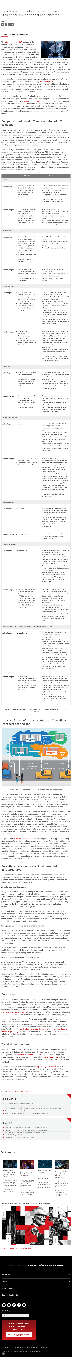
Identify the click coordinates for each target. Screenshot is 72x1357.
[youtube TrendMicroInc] (24, 1305)
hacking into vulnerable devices (32, 1029)
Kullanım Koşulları (32, 1347)
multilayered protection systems (14, 1012)
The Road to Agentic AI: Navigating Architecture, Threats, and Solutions (61, 1193)
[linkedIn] (12, 24)
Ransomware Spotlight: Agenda (43, 1177)
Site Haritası (44, 1347)
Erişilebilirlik (19, 1347)
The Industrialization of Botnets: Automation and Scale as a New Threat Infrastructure (10, 1183)
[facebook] (6, 24)
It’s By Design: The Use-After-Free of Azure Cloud (18, 1103)
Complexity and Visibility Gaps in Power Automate (8, 1191)
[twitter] (9, 24)
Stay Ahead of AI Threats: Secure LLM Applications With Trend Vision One (61, 1184)
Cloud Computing (25, 1091)
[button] (15, 1315)
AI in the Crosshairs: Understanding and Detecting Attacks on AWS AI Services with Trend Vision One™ (34, 1108)
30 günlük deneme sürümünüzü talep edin (18, 1334)
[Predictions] (36, 1225)
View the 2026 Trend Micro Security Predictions (18, 1248)
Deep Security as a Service (45, 1067)
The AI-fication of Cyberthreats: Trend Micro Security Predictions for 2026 (44, 1185)
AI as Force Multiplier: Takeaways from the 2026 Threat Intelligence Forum (26, 1127)
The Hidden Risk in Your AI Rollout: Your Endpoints (19, 1137)
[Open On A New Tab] (14, 1305)
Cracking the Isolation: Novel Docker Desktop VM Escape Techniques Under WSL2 (27, 1183)
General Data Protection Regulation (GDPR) (41, 101)
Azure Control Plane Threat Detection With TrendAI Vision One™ (23, 1106)
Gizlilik (4, 1347)
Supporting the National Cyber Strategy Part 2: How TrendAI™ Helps (24, 1132)
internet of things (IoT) (13, 42)
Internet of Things (13, 1091)
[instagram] (19, 1305)
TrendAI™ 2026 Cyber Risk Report (15, 1135)
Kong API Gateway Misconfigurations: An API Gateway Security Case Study (26, 1113)
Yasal (10, 1347)
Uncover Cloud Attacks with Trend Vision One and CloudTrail (21, 1111)
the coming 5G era (47, 81)
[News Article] (2, 24)
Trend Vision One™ (18, 1265)
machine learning (21, 838)
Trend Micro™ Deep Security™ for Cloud (32, 1054)
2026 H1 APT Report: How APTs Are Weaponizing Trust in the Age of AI (25, 1130)
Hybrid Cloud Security (51, 1057)
